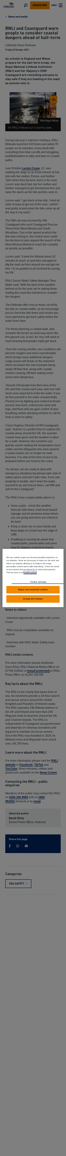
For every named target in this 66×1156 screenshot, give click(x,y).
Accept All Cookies (33, 599)
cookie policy (30, 572)
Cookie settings (38, 582)
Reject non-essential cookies (33, 589)
